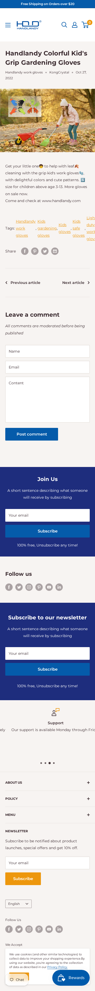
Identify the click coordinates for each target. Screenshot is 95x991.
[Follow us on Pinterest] (39, 587)
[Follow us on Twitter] (19, 587)
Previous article (25, 282)
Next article (73, 282)
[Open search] (64, 25)
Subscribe (48, 531)
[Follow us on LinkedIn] (59, 587)
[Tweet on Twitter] (45, 251)
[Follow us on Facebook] (9, 587)
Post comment (32, 434)
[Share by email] (55, 251)
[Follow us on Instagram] (29, 587)
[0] (85, 25)
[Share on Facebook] (24, 251)
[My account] (74, 25)
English (14, 904)
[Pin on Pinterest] (35, 251)
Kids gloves (65, 228)
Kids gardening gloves (47, 228)
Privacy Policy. (57, 967)
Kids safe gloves (79, 228)
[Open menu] (8, 25)
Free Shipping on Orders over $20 (47, 4)
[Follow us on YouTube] (49, 587)
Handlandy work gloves (24, 72)
